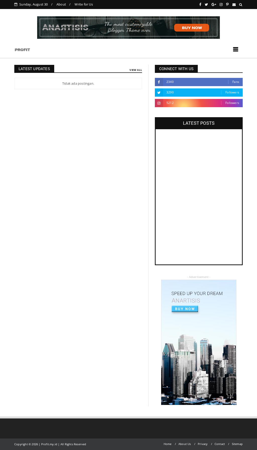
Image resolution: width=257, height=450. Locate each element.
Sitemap (237, 443)
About (61, 4)
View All (136, 70)
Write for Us (84, 4)
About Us (184, 443)
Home (168, 443)
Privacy (203, 443)
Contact (220, 443)
